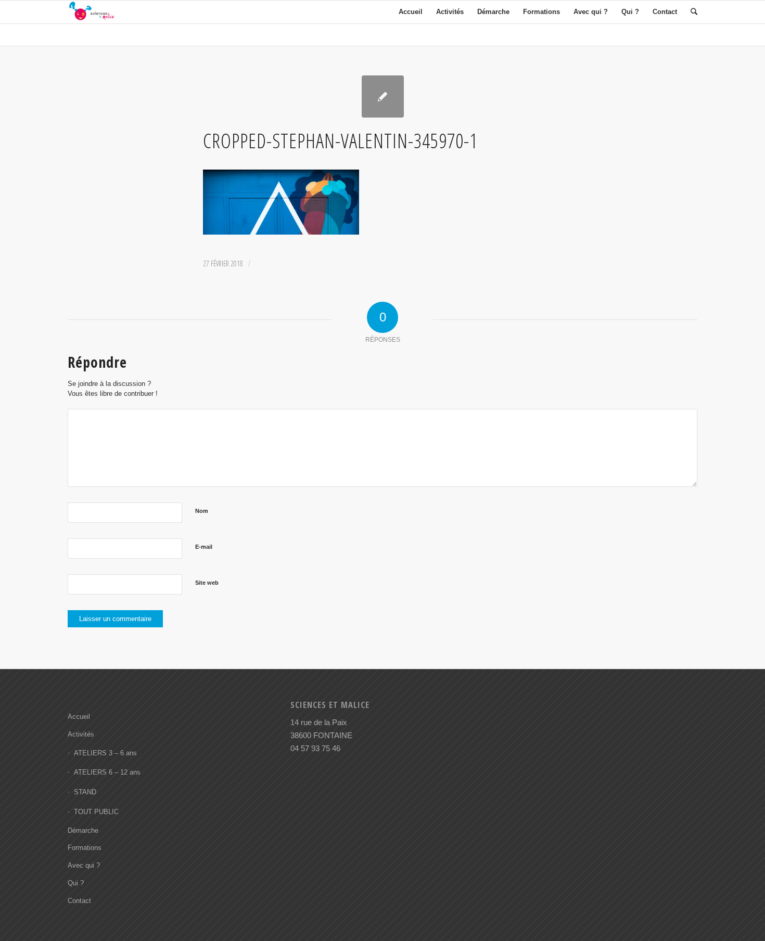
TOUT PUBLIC (96, 812)
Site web (207, 582)
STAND (85, 792)
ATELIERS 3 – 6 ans (105, 753)
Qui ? (76, 883)
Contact (79, 901)
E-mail (203, 547)
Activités (81, 734)
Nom (201, 511)
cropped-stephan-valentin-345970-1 (340, 140)
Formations (84, 848)
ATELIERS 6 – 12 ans (107, 772)
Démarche (83, 830)
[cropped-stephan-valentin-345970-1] (383, 96)
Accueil (79, 716)
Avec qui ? (84, 865)
